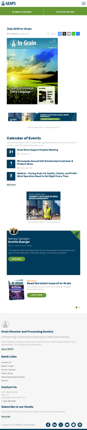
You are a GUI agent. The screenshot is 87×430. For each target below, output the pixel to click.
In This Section (66, 12)
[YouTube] (67, 425)
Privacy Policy (29, 425)
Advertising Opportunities (13, 377)
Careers (4, 380)
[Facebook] (48, 425)
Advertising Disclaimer (36, 127)
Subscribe (5, 416)
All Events (11, 185)
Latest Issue (36, 295)
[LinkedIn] (54, 425)
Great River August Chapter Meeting (37, 149)
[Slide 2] (79, 307)
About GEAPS (7, 349)
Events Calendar (8, 369)
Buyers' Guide (7, 366)
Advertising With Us (53, 127)
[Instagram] (73, 425)
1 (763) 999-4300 (8, 401)
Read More (16, 259)
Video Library (7, 373)
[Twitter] (61, 425)
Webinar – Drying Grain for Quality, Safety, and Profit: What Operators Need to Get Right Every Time (47, 175)
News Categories (23, 12)
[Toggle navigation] (83, 3)
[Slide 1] (76, 307)
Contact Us (6, 362)
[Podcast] (80, 425)
